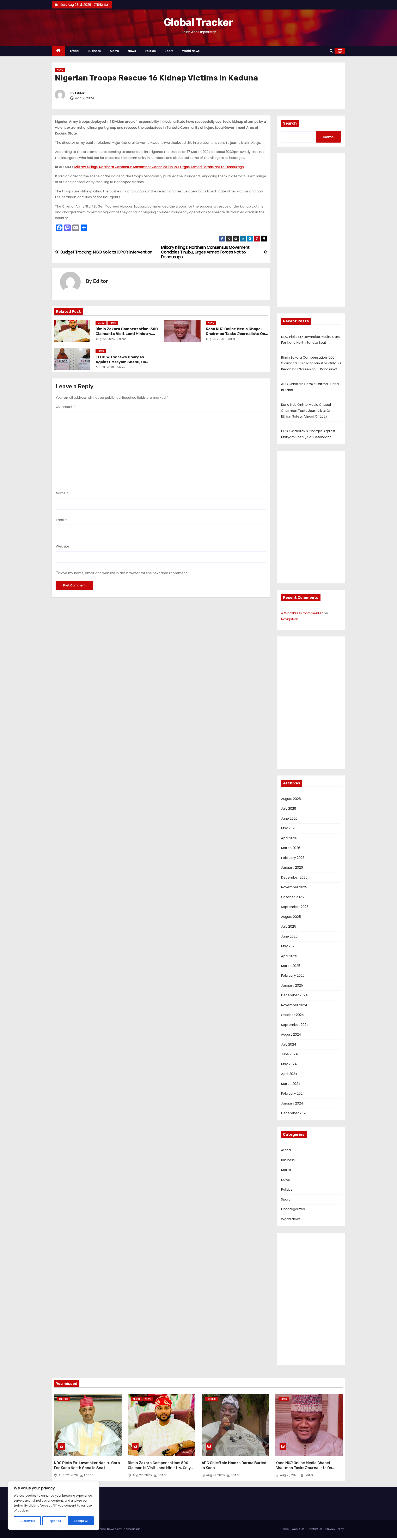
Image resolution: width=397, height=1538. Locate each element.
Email (61, 519)
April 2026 (289, 838)
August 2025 (291, 916)
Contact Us (314, 1529)
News (132, 51)
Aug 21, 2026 (215, 339)
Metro (114, 51)
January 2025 (292, 985)
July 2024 (288, 1044)
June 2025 (289, 936)
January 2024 (292, 1103)
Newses (112, 1529)
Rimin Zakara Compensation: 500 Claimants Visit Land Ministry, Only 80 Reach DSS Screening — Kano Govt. (311, 363)
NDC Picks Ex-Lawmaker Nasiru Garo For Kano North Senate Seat (87, 1465)
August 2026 (291, 798)
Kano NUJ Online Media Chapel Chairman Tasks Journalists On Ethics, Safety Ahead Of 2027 (235, 334)
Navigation (289, 619)
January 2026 (292, 867)
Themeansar (131, 1529)
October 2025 (292, 897)
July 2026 (288, 808)
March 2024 (290, 1083)
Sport (169, 51)
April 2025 (289, 956)
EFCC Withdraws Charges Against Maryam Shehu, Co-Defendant (122, 362)
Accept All (81, 1521)
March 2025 (290, 965)
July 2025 (288, 926)
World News (191, 51)
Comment (65, 406)
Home (285, 1529)
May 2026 (289, 828)
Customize (27, 1521)
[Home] (58, 51)
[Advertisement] (311, 231)
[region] (53, 1505)
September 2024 (295, 1024)
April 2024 (289, 1073)
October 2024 (292, 1014)
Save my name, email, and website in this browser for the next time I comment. (123, 573)
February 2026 (293, 857)
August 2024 (291, 1034)
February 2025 (293, 975)
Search (290, 123)
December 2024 (294, 995)
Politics (150, 51)
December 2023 (294, 1113)
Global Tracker (198, 22)
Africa (74, 51)
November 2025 (294, 887)
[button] (331, 51)
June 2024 (289, 1054)
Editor (80, 93)
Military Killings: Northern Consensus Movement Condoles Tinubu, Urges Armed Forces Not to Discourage (159, 166)
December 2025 (294, 877)
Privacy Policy (334, 1529)
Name (62, 493)
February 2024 (293, 1093)
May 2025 (289, 946)
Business (94, 51)
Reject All (54, 1521)
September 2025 (295, 906)
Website (62, 546)
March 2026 (290, 847)
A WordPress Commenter (302, 613)
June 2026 (289, 818)
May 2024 (289, 1064)
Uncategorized (293, 1209)
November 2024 (294, 1005)
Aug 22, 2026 (105, 339)
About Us (298, 1529)
